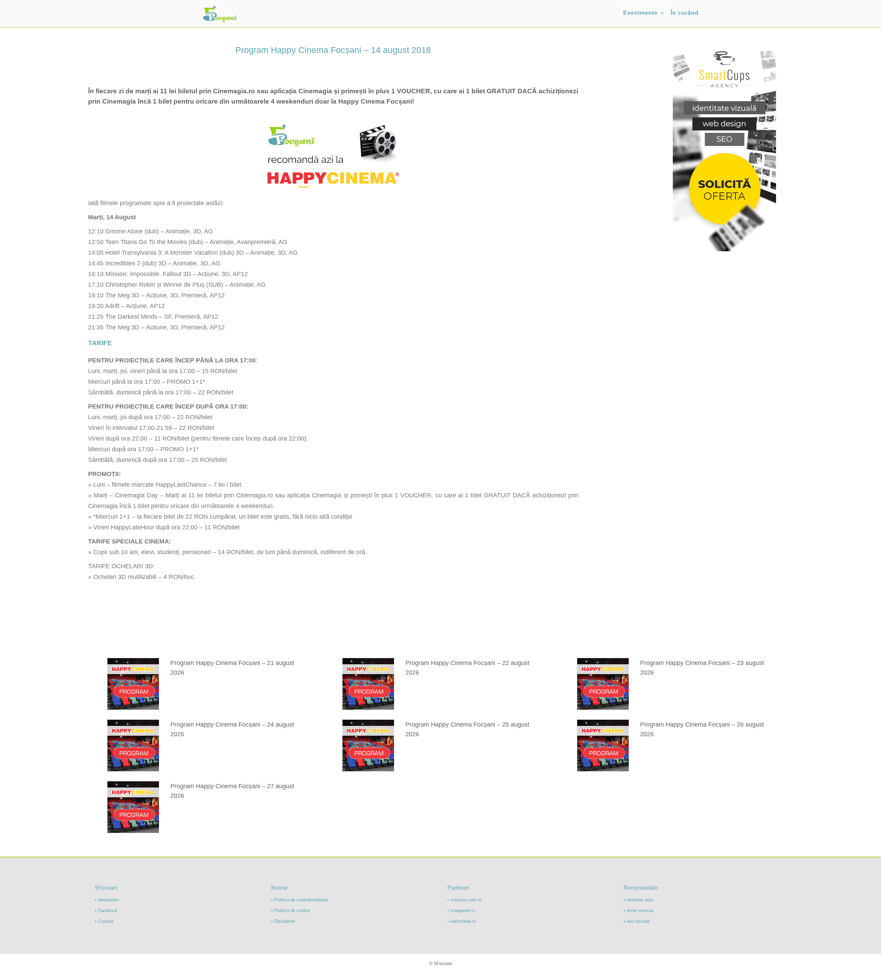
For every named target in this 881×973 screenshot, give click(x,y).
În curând (685, 13)
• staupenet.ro (461, 910)
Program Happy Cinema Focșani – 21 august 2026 (232, 667)
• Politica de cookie (290, 910)
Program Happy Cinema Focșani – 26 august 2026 (702, 729)
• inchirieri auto (638, 899)
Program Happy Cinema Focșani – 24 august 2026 (232, 729)
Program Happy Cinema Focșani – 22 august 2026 (467, 667)
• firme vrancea (639, 910)
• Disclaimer (283, 921)
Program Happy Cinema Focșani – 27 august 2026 (232, 791)
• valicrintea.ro (461, 921)
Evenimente (640, 13)
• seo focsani (637, 921)
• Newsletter (107, 899)
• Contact (104, 921)
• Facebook (106, 910)
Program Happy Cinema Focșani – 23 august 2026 (702, 667)
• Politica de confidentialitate (299, 899)
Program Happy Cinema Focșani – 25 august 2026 (467, 729)
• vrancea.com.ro (464, 899)
